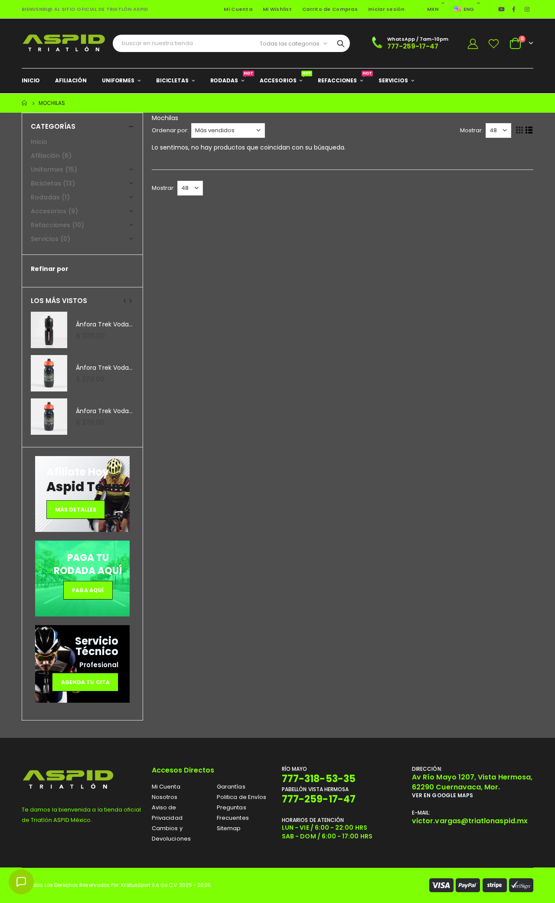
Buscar (341, 43)
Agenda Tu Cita (85, 682)
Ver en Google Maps (442, 795)
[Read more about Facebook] (513, 9)
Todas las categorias (290, 43)
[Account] (472, 43)
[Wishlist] (494, 43)
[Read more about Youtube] (501, 9)
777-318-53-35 (319, 779)
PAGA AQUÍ (88, 590)
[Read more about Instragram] (527, 9)
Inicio (25, 103)
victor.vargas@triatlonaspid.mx (470, 821)
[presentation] (125, 300)
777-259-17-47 (412, 46)
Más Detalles (75, 509)
